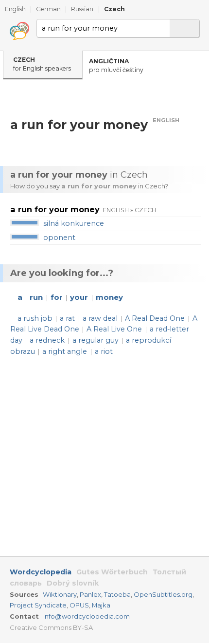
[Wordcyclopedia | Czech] (19, 31)
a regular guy (95, 340)
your (79, 297)
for (57, 297)
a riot (104, 351)
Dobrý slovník (73, 583)
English (15, 9)
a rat (67, 318)
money (109, 297)
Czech (114, 9)
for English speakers (42, 64)
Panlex (90, 594)
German (48, 9)
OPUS (79, 605)
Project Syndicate (38, 605)
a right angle (64, 351)
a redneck (47, 340)
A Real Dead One (155, 318)
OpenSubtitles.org (163, 594)
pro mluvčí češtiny (116, 65)
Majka (101, 605)
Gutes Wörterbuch (112, 572)
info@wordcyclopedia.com (86, 616)
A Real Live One (114, 329)
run (36, 297)
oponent (59, 237)
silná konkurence (73, 223)
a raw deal (100, 318)
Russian (82, 9)
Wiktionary (60, 594)
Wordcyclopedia (40, 572)
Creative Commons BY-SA (51, 627)
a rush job (34, 318)
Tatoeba (117, 594)
